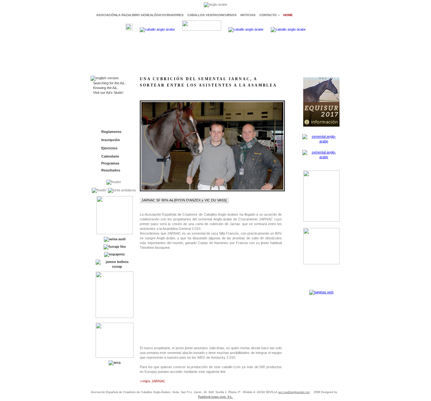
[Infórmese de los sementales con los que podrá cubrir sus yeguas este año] (321, 141)
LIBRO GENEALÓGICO (147, 15)
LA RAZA (123, 15)
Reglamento (111, 132)
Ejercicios (109, 148)
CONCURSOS (226, 15)
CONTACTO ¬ (269, 15)
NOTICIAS (248, 15)
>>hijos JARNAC (152, 381)
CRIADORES (174, 15)
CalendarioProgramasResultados (110, 163)
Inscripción (110, 140)
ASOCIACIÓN (106, 15)
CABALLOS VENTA (201, 15)
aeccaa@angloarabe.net (294, 392)
